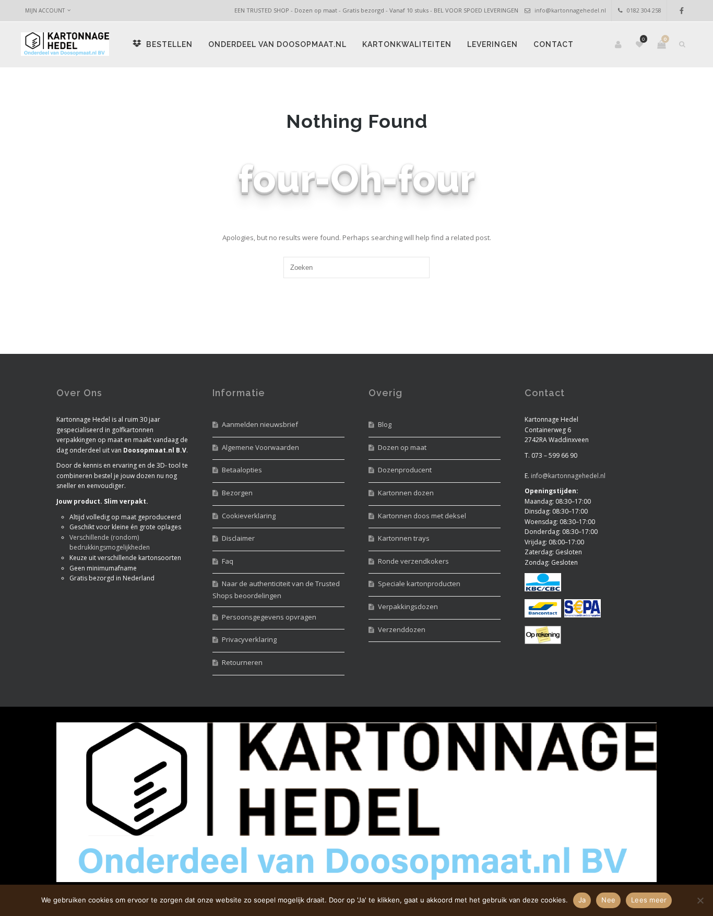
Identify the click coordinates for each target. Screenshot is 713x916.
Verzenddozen (401, 629)
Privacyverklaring (249, 639)
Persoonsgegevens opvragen (269, 617)
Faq (227, 561)
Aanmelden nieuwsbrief (260, 424)
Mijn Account (45, 10)
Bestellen (168, 44)
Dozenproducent (405, 469)
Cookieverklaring (249, 515)
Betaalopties (242, 469)
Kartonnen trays (404, 538)
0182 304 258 (644, 10)
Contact (553, 44)
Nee (608, 900)
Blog (384, 424)
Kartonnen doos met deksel (422, 515)
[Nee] (700, 900)
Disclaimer (238, 538)
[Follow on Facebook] (681, 10)
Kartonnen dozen (406, 492)
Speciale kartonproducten (419, 583)
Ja (582, 900)
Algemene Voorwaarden (260, 447)
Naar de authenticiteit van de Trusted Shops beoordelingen (276, 589)
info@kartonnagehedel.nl (570, 10)
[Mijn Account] (619, 44)
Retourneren (242, 662)
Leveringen (492, 44)
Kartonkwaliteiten (406, 44)
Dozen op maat (402, 447)
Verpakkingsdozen (408, 606)
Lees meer (649, 900)
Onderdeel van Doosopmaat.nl (277, 44)
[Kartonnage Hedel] (65, 44)
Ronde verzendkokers (413, 561)
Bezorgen (237, 492)
